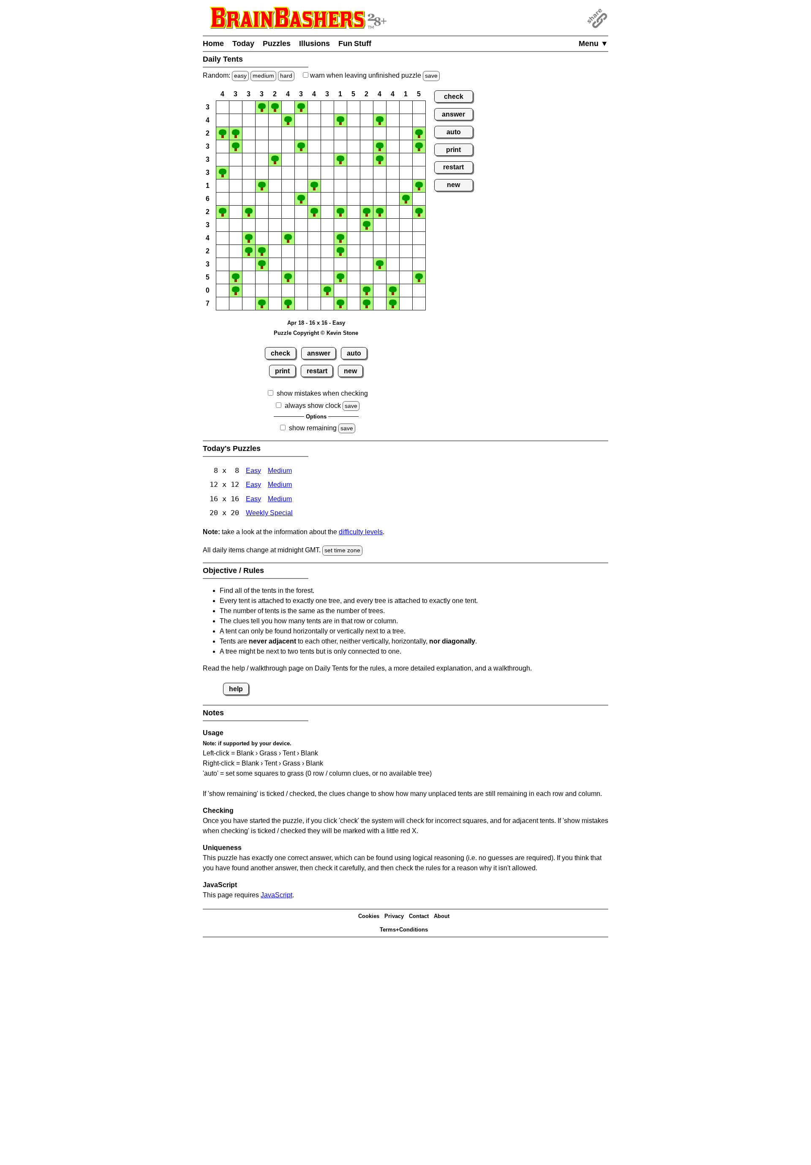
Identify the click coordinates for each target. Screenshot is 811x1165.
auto (354, 353)
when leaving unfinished (373, 75)
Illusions (314, 43)
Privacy (394, 916)
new (350, 371)
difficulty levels (361, 531)
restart (317, 371)
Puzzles (277, 43)
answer (318, 353)
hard (286, 75)
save (431, 75)
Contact (419, 916)
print (282, 371)
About (441, 916)
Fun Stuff (354, 43)
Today (243, 43)
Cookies (368, 916)
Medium (280, 470)
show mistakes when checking (322, 393)
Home (213, 43)
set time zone (342, 550)
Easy (253, 470)
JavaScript (276, 895)
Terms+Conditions (404, 929)
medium (263, 75)
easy (240, 75)
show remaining (313, 428)
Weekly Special (269, 512)
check (280, 353)
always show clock (313, 405)
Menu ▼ (593, 43)
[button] (222, 107)
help (236, 688)
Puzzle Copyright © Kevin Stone (316, 333)
